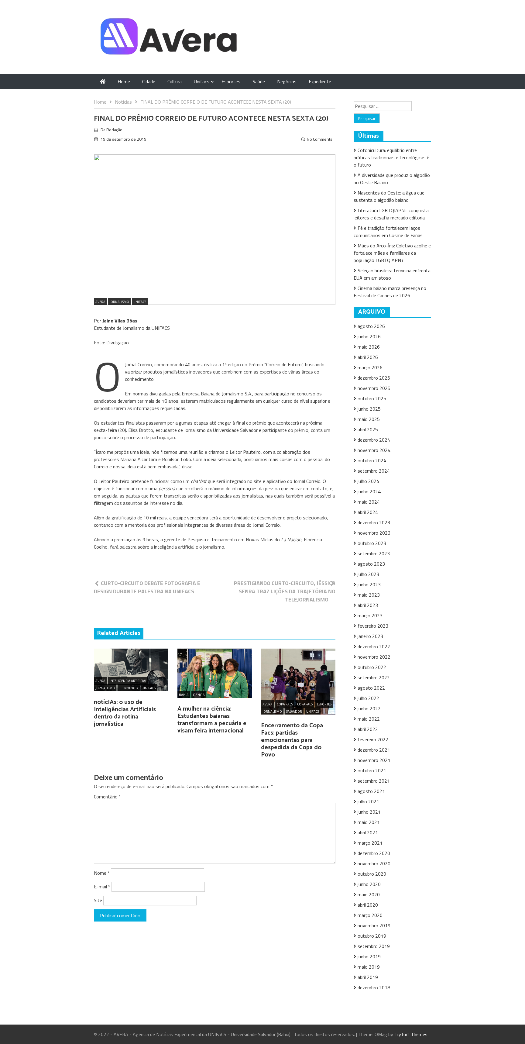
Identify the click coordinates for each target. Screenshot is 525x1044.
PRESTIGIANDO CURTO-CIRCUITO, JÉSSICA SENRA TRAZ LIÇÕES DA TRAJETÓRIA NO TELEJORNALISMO (284, 591)
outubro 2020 (372, 873)
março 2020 (370, 915)
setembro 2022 (374, 677)
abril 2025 (368, 429)
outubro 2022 (372, 667)
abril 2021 (368, 832)
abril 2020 (368, 904)
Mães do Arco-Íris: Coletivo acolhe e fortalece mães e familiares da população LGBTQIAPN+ (392, 253)
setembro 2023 (374, 553)
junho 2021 (369, 811)
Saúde (258, 81)
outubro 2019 (372, 935)
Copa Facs (285, 704)
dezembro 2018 (374, 987)
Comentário (107, 796)
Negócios (287, 81)
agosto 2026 (371, 326)
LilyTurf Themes (410, 1034)
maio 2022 (369, 718)
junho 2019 (369, 956)
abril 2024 (368, 512)
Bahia (184, 694)
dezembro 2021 (374, 749)
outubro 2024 (372, 460)
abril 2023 (368, 605)
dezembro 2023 (374, 522)
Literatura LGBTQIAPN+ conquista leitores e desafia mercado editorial (391, 214)
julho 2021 (368, 801)
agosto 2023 (371, 563)
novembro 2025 (374, 388)
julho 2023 (368, 574)
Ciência (199, 694)
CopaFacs (305, 704)
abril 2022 (368, 729)
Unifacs (201, 81)
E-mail (102, 886)
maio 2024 (369, 501)
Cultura (174, 81)
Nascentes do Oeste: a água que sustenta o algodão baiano (389, 196)
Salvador (294, 711)
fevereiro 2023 (373, 625)
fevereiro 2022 (373, 739)
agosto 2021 (371, 791)
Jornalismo (119, 301)
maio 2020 (369, 894)
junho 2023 (369, 584)
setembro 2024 (374, 470)
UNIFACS (139, 301)
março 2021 (370, 842)
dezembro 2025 (374, 377)
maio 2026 (369, 346)
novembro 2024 (374, 450)
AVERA (100, 301)
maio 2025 (369, 419)
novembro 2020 (374, 863)
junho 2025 (369, 408)
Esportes (230, 81)
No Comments (319, 139)
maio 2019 (369, 966)
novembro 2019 (374, 925)
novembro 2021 (374, 760)
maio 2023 (369, 594)
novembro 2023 (374, 532)
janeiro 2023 (370, 636)
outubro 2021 (372, 770)
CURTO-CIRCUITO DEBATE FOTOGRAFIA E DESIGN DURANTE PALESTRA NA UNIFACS (147, 587)
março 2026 (370, 367)
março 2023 (370, 615)
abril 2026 (368, 357)
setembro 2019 (374, 946)
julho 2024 (368, 481)
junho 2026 (369, 336)
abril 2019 (368, 977)
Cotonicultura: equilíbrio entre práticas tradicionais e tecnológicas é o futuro (391, 157)
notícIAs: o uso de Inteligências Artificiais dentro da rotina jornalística (125, 713)
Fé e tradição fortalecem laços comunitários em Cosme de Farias (388, 231)
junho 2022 (369, 708)
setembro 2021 (374, 780)
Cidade (148, 81)
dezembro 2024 (374, 439)
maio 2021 (369, 822)
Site (98, 900)
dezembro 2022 (374, 646)
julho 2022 (368, 698)
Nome (102, 873)
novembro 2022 (374, 656)
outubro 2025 (372, 398)
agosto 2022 (371, 687)
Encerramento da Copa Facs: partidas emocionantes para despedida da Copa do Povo (292, 740)
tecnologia (129, 688)
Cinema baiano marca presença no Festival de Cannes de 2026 (390, 291)
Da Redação (111, 129)
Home (124, 81)
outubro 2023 (372, 543)
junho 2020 (369, 884)
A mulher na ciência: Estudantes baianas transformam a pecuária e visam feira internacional (211, 720)
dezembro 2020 (374, 853)
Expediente (320, 81)
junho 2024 (369, 491)
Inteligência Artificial (128, 680)
